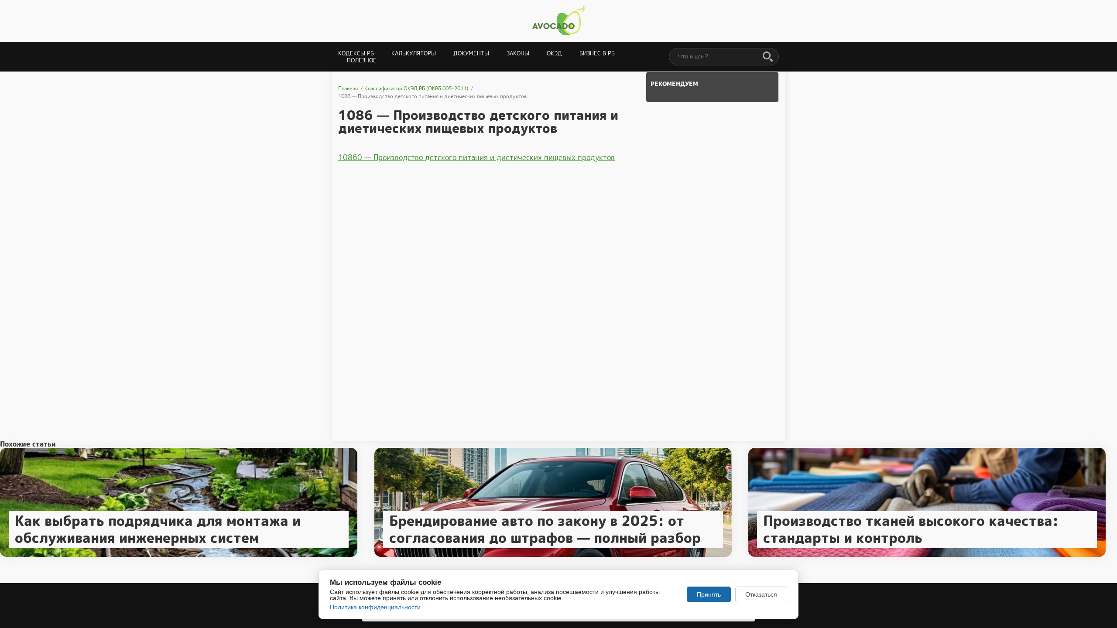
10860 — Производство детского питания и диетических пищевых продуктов (476, 157)
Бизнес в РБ (597, 53)
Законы (518, 53)
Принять (709, 594)
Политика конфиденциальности (375, 607)
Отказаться (761, 594)
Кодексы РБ (356, 53)
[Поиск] (768, 57)
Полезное (362, 60)
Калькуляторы (413, 53)
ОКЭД (554, 53)
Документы (471, 53)
